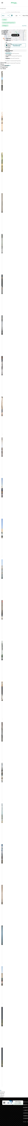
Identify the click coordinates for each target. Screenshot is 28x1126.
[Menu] (2, 3)
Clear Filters (24, 25)
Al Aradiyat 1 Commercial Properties (13, 56)
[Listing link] (2, 90)
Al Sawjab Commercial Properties (12, 63)
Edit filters (8, 53)
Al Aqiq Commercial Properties (12, 58)
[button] (5, 15)
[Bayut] (14, 3)
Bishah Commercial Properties (12, 53)
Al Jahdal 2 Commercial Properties (13, 60)
